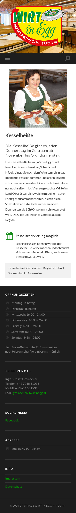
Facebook (12, 420)
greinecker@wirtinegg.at (29, 393)
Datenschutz (13, 486)
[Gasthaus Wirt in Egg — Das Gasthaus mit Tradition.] (38, 26)
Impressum (12, 478)
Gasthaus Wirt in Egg (35, 505)
